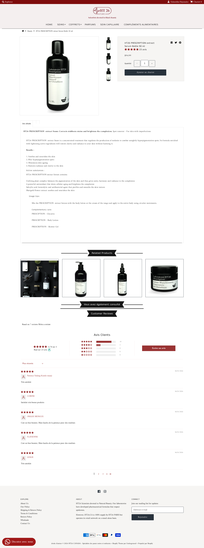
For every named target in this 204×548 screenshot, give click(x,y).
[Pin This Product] (180, 43)
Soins (60, 24)
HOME (49, 24)
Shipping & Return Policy (31, 510)
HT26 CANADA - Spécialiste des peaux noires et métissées (90, 543)
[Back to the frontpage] (23, 31)
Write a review (44, 324)
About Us (24, 503)
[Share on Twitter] (176, 43)
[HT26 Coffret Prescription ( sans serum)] (40, 278)
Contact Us (25, 523)
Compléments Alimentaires (141, 24)
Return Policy (26, 517)
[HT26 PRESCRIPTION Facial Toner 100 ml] (123, 278)
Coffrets (74, 24)
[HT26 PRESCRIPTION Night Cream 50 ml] (164, 278)
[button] (132, 49)
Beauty (29, 31)
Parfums (90, 24)
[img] (27, 372)
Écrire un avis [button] (158, 348)
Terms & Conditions (29, 513)
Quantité (128, 63)
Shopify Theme (117, 543)
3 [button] (103, 474)
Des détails (26, 123)
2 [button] (98, 474)
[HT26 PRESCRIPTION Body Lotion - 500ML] (81, 278)
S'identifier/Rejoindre (178, 2)
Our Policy (25, 507)
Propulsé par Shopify (145, 543)
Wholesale (25, 520)
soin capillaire (109, 24)
